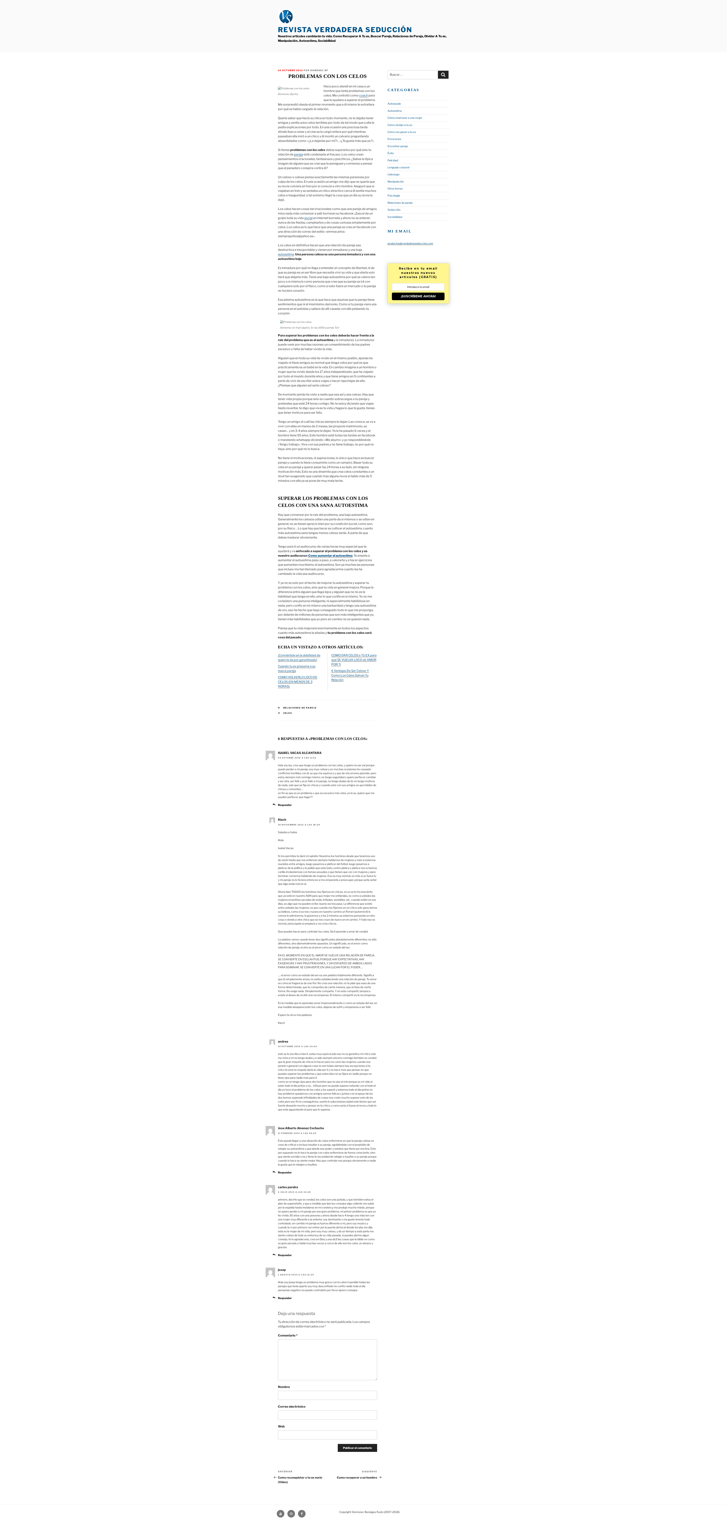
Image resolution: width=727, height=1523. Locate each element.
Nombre (284, 1387)
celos (287, 713)
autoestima (286, 254)
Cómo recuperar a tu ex (402, 132)
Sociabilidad (395, 216)
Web (281, 1426)
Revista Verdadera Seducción (345, 30)
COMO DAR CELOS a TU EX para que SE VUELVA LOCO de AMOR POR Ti (354, 659)
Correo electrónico (292, 1406)
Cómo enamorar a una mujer (405, 117)
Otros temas (395, 188)
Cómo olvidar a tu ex (400, 125)
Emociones (394, 139)
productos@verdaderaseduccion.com (410, 243)
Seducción (394, 209)
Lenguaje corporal (398, 167)
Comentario (288, 1335)
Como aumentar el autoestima (330, 555)
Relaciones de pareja (300, 707)
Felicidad (393, 160)
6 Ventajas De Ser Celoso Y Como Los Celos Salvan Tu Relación (350, 675)
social (308, 218)
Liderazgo (393, 174)
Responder (285, 805)
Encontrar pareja (398, 146)
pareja (298, 154)
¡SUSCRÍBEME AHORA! (418, 296)
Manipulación (396, 181)
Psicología (394, 195)
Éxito (391, 153)
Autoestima (395, 110)
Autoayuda (394, 103)
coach (363, 95)
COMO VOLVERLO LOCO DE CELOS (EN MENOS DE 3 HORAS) (297, 681)
